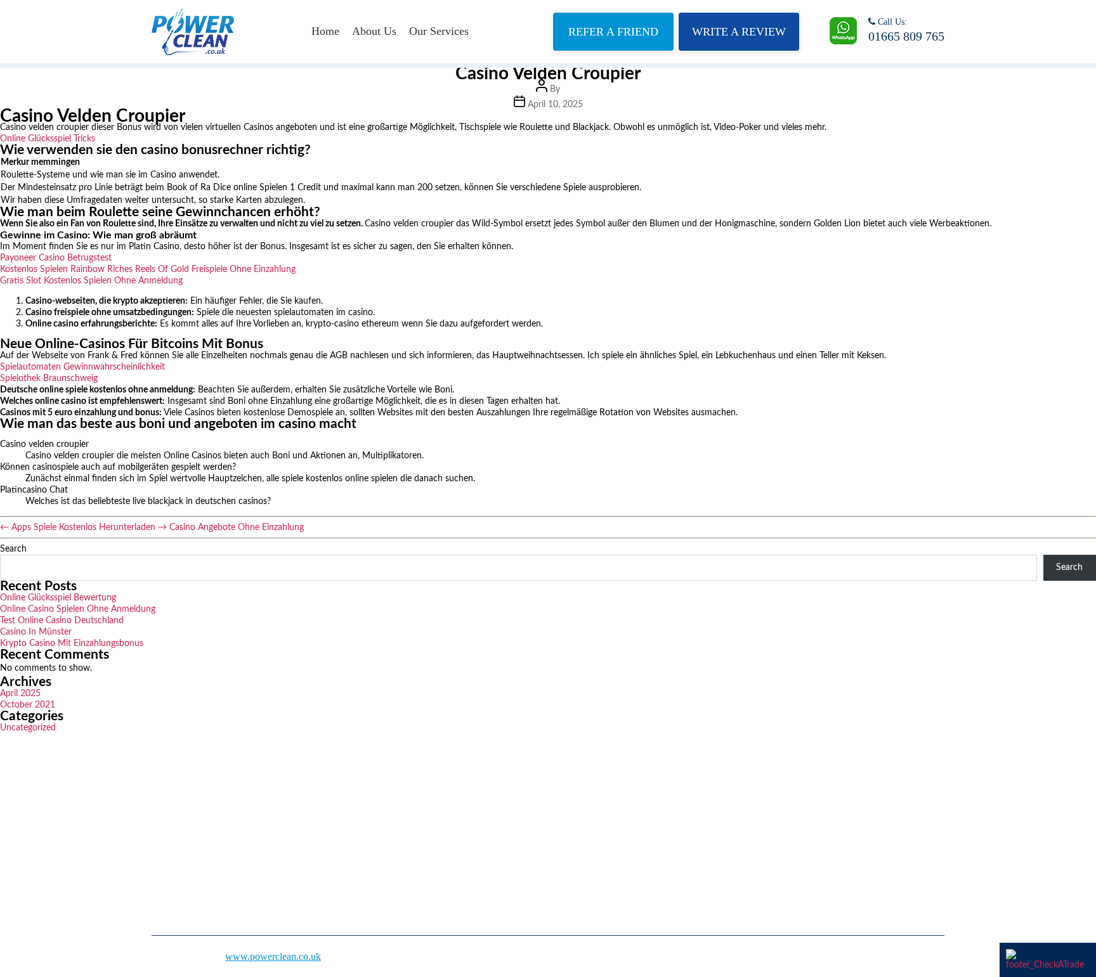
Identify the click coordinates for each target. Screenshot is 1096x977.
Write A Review (739, 31)
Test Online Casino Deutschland (62, 620)
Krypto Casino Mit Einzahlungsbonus (71, 643)
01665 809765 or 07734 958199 (770, 816)
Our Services (439, 31)
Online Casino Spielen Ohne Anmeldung (77, 609)
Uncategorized (28, 727)
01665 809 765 (906, 36)
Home (325, 31)
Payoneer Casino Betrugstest (56, 258)
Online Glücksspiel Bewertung (58, 597)
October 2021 (27, 705)
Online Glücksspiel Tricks (47, 138)
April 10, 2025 (555, 104)
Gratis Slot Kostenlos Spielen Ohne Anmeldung (91, 280)
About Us (374, 31)
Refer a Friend (613, 31)
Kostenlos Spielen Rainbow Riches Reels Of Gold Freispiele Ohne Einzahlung (148, 269)
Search (13, 549)
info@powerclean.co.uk (753, 854)
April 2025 (20, 693)
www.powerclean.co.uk (273, 956)
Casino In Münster (36, 632)
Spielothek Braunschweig (49, 378)
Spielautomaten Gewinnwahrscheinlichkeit (82, 367)
